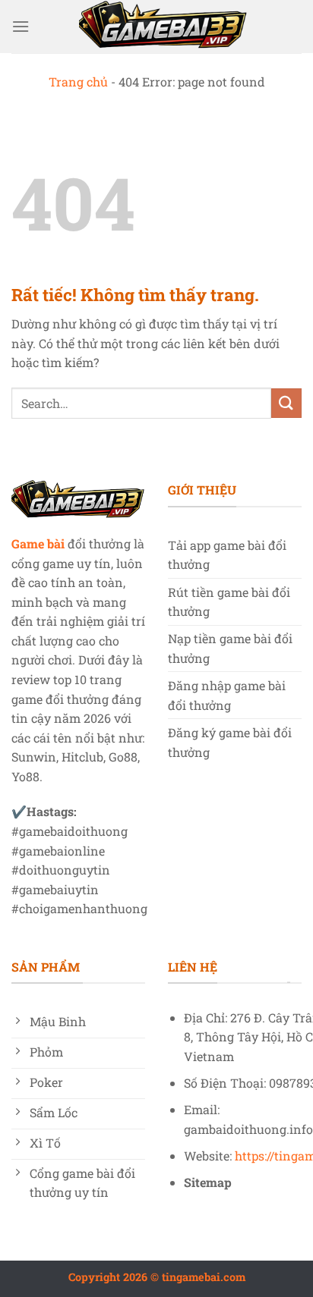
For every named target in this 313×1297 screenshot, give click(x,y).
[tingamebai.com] (163, 26)
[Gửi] (286, 403)
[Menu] (20, 26)
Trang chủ (78, 82)
